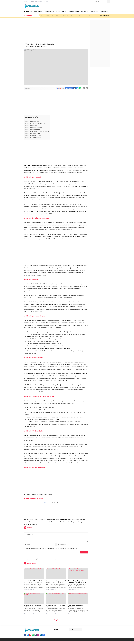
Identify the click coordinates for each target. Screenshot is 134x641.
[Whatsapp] (33, 635)
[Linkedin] (41, 635)
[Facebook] (25, 635)
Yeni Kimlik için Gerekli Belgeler (33, 127)
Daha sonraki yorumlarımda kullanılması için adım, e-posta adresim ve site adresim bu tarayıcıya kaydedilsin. (51, 548)
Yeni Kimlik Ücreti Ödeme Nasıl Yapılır (35, 123)
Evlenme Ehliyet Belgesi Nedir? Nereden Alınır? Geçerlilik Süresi (77, 581)
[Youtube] (30, 635)
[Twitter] (28, 635)
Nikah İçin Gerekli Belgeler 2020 (33, 581)
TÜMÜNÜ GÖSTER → (105, 15)
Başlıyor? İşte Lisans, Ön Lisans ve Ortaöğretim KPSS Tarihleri (57, 15)
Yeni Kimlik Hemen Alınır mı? (32, 129)
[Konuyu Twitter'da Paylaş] (77, 88)
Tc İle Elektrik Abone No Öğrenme (55, 605)
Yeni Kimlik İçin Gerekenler (32, 121)
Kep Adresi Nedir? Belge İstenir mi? (56, 581)
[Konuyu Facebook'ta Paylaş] (74, 88)
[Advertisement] (56, 31)
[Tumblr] (36, 635)
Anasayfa (27, 46)
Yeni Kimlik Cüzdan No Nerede (33, 137)
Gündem (32, 46)
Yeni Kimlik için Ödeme (31, 125)
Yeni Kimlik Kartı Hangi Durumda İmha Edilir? (37, 131)
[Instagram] (38, 635)
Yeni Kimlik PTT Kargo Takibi (32, 133)
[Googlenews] (43, 635)
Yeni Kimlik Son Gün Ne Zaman (33, 135)
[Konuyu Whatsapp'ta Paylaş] (80, 88)
